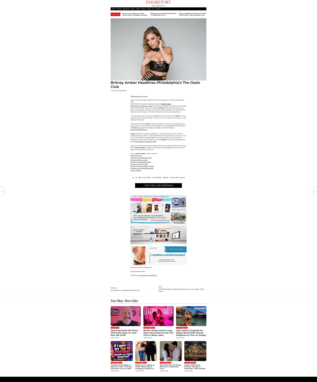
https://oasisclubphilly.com (138, 130)
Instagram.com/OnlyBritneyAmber (141, 158)
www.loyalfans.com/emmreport (147, 275)
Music (138, 9)
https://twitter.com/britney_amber (145, 142)
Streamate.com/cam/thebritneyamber (142, 168)
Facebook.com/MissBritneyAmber (140, 162)
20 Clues (158, 9)
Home (114, 9)
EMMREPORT (123, 90)
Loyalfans (146, 327)
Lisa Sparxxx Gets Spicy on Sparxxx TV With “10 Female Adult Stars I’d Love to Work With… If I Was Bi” (121, 367)
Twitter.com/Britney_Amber (139, 160)
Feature (119, 9)
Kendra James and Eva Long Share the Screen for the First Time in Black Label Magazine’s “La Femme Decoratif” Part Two (158, 335)
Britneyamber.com (136, 156)
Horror (133, 9)
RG (153, 9)
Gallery (149, 9)
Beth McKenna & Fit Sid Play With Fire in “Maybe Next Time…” (163, 14)
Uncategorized (115, 327)
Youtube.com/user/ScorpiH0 (139, 164)
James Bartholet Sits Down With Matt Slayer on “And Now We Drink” (124, 332)
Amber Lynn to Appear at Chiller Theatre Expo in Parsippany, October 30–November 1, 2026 (134, 15)
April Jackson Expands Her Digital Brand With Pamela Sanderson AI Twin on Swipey (191, 332)
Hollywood (126, 9)
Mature (143, 9)
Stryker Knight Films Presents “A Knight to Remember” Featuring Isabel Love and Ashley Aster (192, 15)
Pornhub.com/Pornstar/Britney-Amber (142, 166)
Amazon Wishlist (135, 170)
